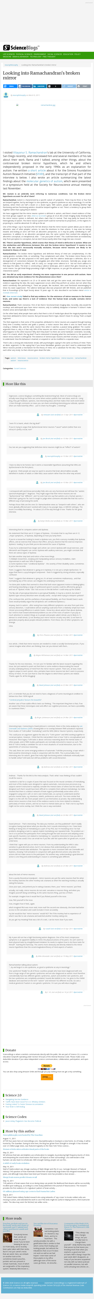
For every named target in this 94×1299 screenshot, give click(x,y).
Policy (77, 54)
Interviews (22, 358)
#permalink (78, 415)
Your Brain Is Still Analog (15, 1106)
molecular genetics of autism (44, 181)
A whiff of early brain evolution (16, 1163)
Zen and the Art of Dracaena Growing (46, 1224)
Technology (35, 56)
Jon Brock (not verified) (51, 438)
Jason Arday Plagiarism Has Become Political (23, 1121)
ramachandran (81, 358)
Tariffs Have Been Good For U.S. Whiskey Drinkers (25, 1102)
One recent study (14, 296)
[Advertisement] (47, 21)
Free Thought (49, 56)
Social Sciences (54, 54)
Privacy (41, 1283)
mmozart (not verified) (52, 415)
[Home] (17, 48)
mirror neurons (67, 358)
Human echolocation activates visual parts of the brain (26, 1149)
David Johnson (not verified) (49, 685)
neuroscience (33, 358)
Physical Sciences (24, 54)
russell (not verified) (53, 928)
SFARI (39, 174)
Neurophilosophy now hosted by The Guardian (23, 1135)
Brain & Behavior (20, 56)
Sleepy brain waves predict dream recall (20, 1177)
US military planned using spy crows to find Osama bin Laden (29, 1191)
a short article (37, 170)
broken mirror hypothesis (50, 358)
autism (13, 358)
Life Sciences (9, 54)
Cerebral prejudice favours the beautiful (25, 700)
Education (68, 54)
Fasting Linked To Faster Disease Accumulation (24, 1104)
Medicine (7, 56)
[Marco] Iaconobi (38, 216)
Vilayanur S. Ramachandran (30, 152)
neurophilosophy (11, 65)
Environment (40, 54)
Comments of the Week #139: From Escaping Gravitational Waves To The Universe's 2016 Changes (76, 1226)
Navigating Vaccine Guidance (17, 1099)
